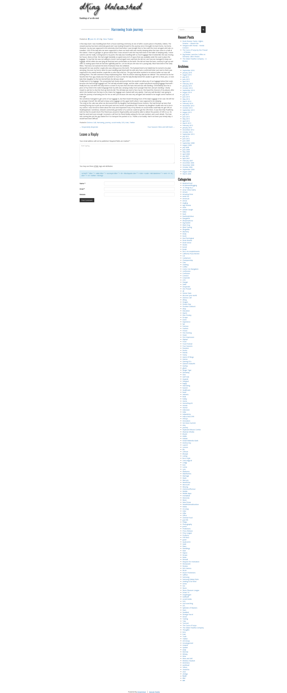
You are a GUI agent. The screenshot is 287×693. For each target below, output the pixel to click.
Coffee (185, 267)
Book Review (187, 240)
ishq (184, 425)
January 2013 (187, 128)
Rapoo (185, 553)
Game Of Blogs (188, 357)
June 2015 (186, 79)
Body (184, 234)
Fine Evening (187, 333)
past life (185, 520)
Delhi (184, 284)
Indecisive (186, 410)
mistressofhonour (189, 489)
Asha (184, 207)
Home (185, 401)
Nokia (185, 507)
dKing (185, 300)
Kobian (185, 438)
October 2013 (187, 108)
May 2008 (186, 152)
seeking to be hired (189, 581)
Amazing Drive (188, 194)
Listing (185, 456)
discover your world (190, 295)
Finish (185, 335)
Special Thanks (154, 692)
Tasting (185, 619)
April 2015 (186, 81)
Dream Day (187, 304)
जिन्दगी (184, 676)
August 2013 (187, 112)
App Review (187, 205)
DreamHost (141, 692)
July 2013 (186, 114)
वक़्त (184, 680)
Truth (184, 636)
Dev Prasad (187, 289)
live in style (186, 458)
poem (185, 526)
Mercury (185, 480)
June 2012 (186, 139)
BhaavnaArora (188, 221)
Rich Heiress (187, 568)
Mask (184, 478)
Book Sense (187, 243)
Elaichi (185, 313)
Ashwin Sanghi (188, 210)
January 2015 (187, 86)
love (184, 465)
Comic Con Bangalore (190, 269)
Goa (184, 375)
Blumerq (186, 232)
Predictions (187, 529)
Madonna (186, 471)
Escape (185, 317)
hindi (184, 397)
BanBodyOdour (188, 216)
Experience (186, 322)
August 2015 (187, 75)
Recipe (185, 555)
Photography (187, 524)
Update (185, 647)
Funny (185, 355)
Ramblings (186, 548)
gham (185, 368)
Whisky (185, 654)
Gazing (185, 366)
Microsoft (186, 485)
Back (184, 214)
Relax (184, 557)
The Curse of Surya (189, 625)
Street (185, 617)
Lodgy (185, 463)
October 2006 (187, 167)
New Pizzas (187, 502)
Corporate (186, 278)
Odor (184, 511)
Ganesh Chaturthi (189, 364)
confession (186, 271)
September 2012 (189, 134)
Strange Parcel (188, 614)
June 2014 (186, 97)
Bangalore (186, 218)
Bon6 (184, 236)
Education (186, 311)
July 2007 (186, 156)
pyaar (185, 540)
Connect (186, 276)
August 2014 (187, 92)
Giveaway (186, 372)
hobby (185, 399)
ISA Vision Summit (189, 423)
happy (185, 383)
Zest (184, 672)
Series (185, 584)
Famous (185, 326)
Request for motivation (191, 562)
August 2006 (187, 172)
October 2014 (187, 88)
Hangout (186, 381)
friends (185, 352)
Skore (185, 588)
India (184, 412)
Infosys (185, 419)
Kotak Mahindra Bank (190, 441)
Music (185, 500)
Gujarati (185, 379)
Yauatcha (186, 669)
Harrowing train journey (127, 29)
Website (82, 194)
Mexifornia (186, 482)
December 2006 (188, 163)
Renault (185, 559)
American (186, 199)
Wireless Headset (189, 661)
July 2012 (186, 136)
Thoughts (186, 630)
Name (82, 183)
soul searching (188, 603)
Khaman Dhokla (188, 432)
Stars (184, 610)
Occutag (186, 509)
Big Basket (186, 223)
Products (186, 535)
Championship (188, 260)
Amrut (185, 201)
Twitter (132, 122)
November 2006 (188, 165)
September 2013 (189, 110)
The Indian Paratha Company (193, 628)
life (184, 449)
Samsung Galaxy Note (191, 579)
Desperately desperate (89, 127)
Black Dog (186, 225)
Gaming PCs (187, 361)
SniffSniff (186, 597)
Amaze (185, 192)
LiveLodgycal (187, 460)
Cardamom (187, 258)
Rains (184, 546)
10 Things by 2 (188, 188)
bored (185, 247)
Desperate (186, 287)
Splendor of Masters (190, 608)
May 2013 (186, 119)
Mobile (185, 491)
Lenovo (185, 447)
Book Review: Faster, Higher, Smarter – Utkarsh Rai (193, 42)
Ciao (184, 262)
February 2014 (188, 103)
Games (185, 359)
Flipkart (185, 339)
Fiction (185, 331)
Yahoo (185, 667)
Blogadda (186, 229)
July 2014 (186, 95)
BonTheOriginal (188, 238)
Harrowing (100, 122)
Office (185, 515)
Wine (184, 656)
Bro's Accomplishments (191, 251)
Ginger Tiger (187, 370)
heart (184, 392)
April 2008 (186, 154)
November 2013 (188, 106)
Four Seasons (187, 346)
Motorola (186, 498)
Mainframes (187, 474)
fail (184, 324)
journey (108, 122)
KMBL (185, 436)
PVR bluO (186, 537)
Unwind (185, 645)
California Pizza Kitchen (191, 254)
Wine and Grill (187, 658)
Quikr (184, 544)
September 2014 (189, 90)
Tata (184, 621)
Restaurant (186, 564)
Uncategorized (188, 643)
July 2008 (186, 147)
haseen (185, 388)
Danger (185, 282)
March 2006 (187, 174)
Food (184, 341)
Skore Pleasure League (191, 590)
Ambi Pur (186, 196)
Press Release (188, 531)
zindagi (185, 674)
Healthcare (186, 390)
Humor (185, 408)
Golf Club (186, 377)
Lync (184, 469)
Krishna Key (187, 443)
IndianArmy (187, 414)
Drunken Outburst (189, 306)
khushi (185, 434)
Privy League (187, 533)
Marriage (186, 476)
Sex (184, 586)
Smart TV (186, 592)
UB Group (186, 641)
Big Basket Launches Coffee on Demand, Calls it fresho (194, 55)
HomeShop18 (187, 403)
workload (186, 665)
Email (82, 189)
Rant (184, 551)
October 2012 (187, 132)
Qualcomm (187, 542)
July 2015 (186, 77)
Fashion (185, 328)
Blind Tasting (187, 227)
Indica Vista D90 (188, 416)
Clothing (185, 265)
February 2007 (188, 161)
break (185, 249)
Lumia (185, 467)
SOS (123, 122)
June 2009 (186, 141)
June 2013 (186, 117)
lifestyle (185, 454)
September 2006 (189, 169)
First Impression (188, 337)
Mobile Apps (187, 493)
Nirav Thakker (108, 39)
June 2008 (186, 150)
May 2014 (186, 99)
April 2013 (186, 121)
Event (185, 320)
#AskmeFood (187, 183)
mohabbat (186, 496)
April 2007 (186, 158)
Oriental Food (187, 518)
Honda (185, 405)
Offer (184, 513)
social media (116, 122)
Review (185, 566)
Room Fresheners (189, 573)
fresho (185, 350)
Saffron (185, 575)
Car (184, 256)
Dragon (185, 302)
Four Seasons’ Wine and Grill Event (161, 127)
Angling (185, 203)
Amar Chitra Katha (189, 190)
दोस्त (184, 678)
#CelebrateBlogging (190, 185)
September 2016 (189, 70)
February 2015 (188, 84)
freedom (186, 348)
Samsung (186, 577)
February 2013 (188, 125)
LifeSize (185, 452)
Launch (185, 445)
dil (183, 291)
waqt (184, 650)
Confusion (186, 273)
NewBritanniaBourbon (191, 504)
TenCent (186, 623)
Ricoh (185, 570)
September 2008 (189, 143)
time (184, 632)
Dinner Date (187, 293)
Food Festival (187, 344)
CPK (184, 280)
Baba (184, 212)
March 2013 (187, 123)
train (127, 122)
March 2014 (187, 101)
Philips (185, 522)
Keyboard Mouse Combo (192, 430)
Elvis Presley (187, 315)
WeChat (185, 652)
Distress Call (91, 122)
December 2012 (188, 130)
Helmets (186, 394)
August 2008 (187, 145)
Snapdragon (187, 595)
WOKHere (186, 663)
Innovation (186, 421)
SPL (184, 606)
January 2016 (187, 73)
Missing (185, 487)
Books (185, 245)
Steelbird (186, 612)
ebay (184, 309)
